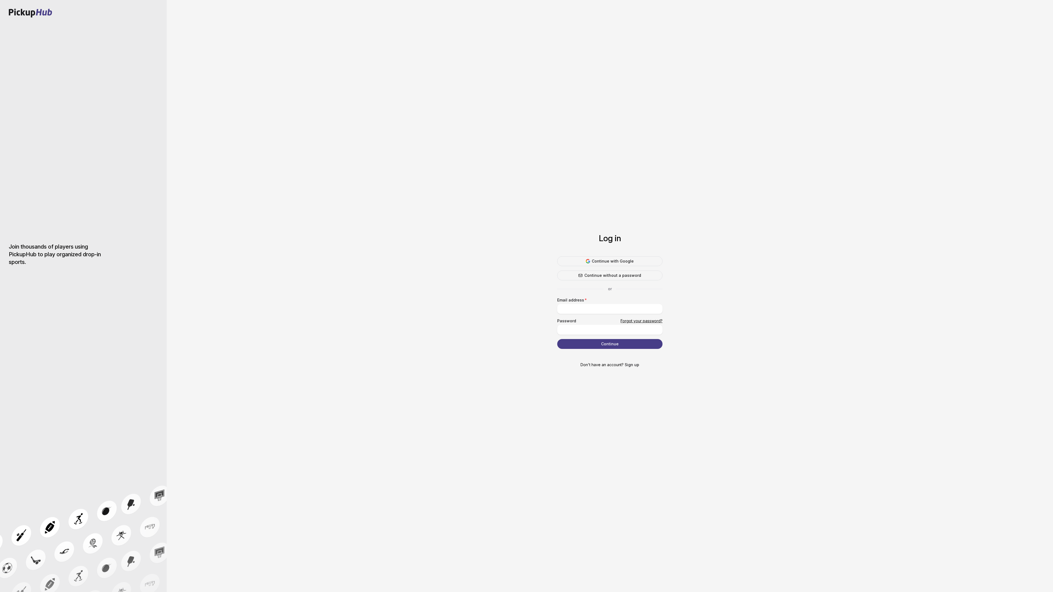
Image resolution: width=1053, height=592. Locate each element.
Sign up (632, 364)
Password (566, 320)
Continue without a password (612, 275)
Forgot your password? (642, 320)
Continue (610, 343)
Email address (570, 300)
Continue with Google (613, 261)
